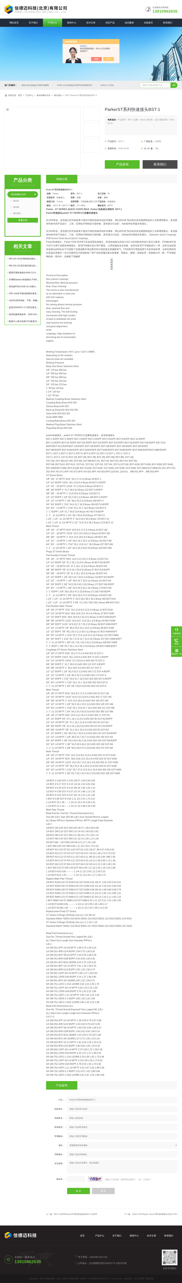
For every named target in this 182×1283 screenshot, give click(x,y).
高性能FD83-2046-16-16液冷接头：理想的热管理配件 (24, 286)
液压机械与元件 (44, 95)
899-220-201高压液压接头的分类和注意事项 (24, 265)
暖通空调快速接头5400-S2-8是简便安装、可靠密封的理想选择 (24, 272)
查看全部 (22, 220)
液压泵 (16, 201)
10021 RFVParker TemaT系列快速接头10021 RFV (154, 1214)
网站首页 (14, 22)
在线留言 (148, 22)
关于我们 (33, 22)
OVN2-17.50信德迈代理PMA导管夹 (116, 85)
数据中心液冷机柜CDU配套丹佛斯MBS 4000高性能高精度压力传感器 (24, 321)
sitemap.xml (116, 1278)
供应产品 (110, 22)
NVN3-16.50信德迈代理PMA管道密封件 (74, 85)
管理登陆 (150, 1278)
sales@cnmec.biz (98, 1257)
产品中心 (52, 22)
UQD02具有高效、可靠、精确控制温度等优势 (24, 300)
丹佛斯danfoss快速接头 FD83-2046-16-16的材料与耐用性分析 (24, 279)
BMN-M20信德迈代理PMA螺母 (35, 85)
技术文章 (90, 22)
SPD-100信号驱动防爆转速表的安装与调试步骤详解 (24, 293)
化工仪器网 (139, 1278)
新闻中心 (71, 22)
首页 (20, 95)
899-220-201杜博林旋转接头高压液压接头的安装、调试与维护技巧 (24, 258)
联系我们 (167, 22)
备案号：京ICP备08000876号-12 (95, 1278)
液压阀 (16, 207)
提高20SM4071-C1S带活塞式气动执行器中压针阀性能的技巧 (24, 307)
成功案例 (129, 22)
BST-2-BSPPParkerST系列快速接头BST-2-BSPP (75, 1214)
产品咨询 (122, 164)
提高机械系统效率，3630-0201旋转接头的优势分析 (24, 314)
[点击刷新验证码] (95, 1179)
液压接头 (58, 95)
